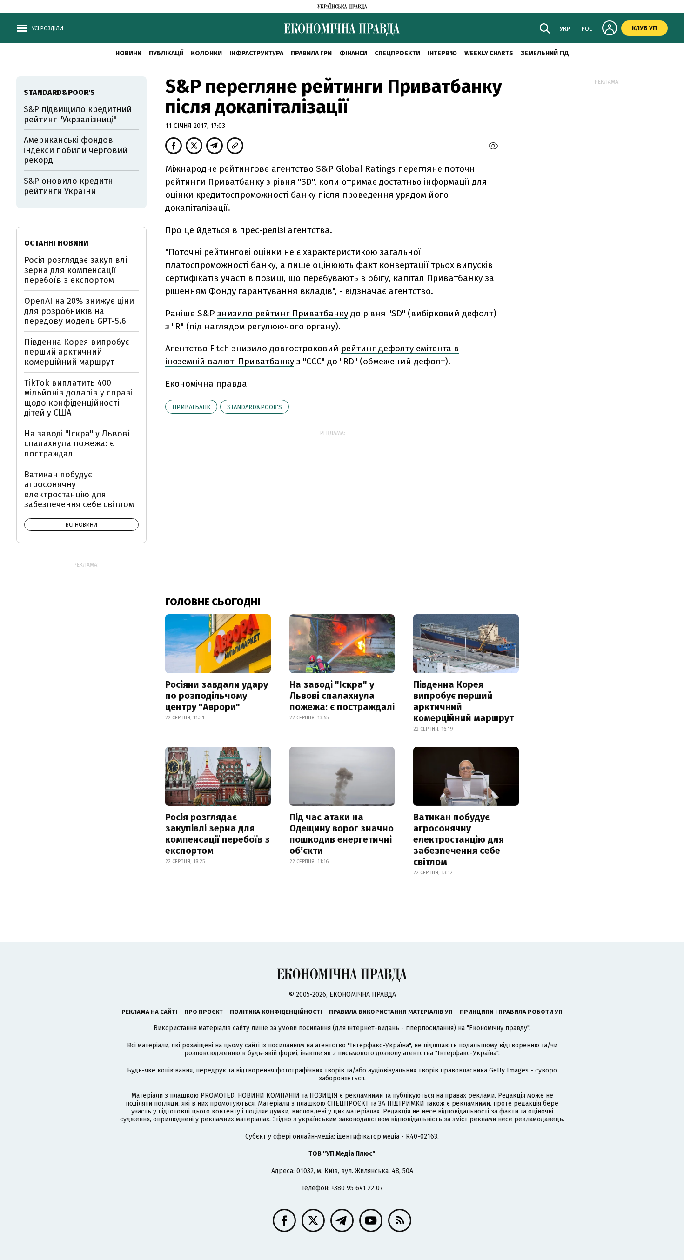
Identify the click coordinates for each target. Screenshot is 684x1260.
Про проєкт (203, 1011)
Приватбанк (191, 406)
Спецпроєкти (397, 53)
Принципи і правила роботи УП (511, 1011)
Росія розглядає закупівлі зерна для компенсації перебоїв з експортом (217, 833)
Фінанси (353, 53)
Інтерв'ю (442, 53)
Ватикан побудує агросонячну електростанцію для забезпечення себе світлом (458, 839)
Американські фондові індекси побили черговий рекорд (75, 150)
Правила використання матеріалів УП (391, 1011)
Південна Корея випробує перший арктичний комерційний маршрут (463, 701)
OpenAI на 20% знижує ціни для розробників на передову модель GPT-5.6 (79, 311)
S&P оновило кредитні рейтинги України (69, 186)
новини (128, 53)
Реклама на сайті (149, 1011)
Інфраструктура (256, 53)
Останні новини (56, 243)
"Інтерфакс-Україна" (379, 1045)
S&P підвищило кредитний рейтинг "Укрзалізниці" (78, 114)
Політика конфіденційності (276, 1011)
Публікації (166, 53)
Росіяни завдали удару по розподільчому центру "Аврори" (216, 695)
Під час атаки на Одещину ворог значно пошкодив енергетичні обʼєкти (341, 833)
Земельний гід (545, 53)
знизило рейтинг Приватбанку (282, 313)
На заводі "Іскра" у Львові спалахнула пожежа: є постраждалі (342, 695)
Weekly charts (488, 53)
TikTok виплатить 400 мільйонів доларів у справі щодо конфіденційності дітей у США (78, 398)
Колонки (206, 53)
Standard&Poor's (254, 406)
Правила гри (311, 53)
